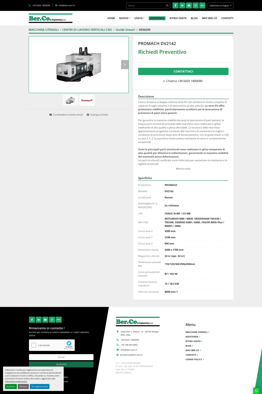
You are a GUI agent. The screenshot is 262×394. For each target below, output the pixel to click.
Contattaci (183, 71)
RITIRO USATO (178, 18)
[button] (124, 18)
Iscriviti (61, 364)
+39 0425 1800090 (41, 5)
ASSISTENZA (157, 18)
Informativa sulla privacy (16, 381)
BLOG (194, 18)
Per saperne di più (40, 386)
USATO (138, 18)
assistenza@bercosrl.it (131, 354)
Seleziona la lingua (219, 5)
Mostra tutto (183, 168)
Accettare (11, 386)
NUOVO (123, 18)
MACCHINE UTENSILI (196, 332)
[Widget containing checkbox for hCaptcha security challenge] (52, 345)
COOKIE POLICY (194, 359)
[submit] (167, 5)
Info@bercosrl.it (129, 349)
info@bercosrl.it (67, 5)
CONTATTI (227, 18)
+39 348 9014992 (129, 344)
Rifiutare (23, 386)
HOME (111, 18)
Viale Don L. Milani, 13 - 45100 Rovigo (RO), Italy (140, 333)
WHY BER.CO (209, 18)
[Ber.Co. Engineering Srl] (138, 321)
